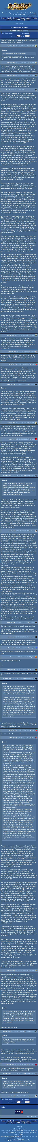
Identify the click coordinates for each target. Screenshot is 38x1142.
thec (33, 657)
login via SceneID (19, 1112)
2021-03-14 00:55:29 (21, 46)
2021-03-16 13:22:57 (20, 1064)
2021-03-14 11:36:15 (21, 335)
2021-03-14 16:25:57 (23, 364)
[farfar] (36, 364)
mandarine (27, 1131)
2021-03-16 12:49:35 (21, 970)
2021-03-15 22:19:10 (24, 737)
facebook (26, 1132)
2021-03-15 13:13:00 (17, 475)
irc (23, 1134)
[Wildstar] (36, 46)
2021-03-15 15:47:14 (22, 622)
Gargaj (33, 351)
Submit (28, 20)
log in (28, 1117)
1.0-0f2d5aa (11, 1131)
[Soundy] (36, 384)
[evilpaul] (36, 648)
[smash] (36, 637)
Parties (22, 18)
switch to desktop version (19, 1129)
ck (12, 13)
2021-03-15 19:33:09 (24, 657)
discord (17, 1134)
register (34, 1117)
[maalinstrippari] (36, 90)
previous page (7, 33)
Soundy (32, 384)
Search (13, 20)
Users (28, 18)
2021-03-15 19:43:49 (22, 669)
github (19, 1138)
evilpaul (32, 648)
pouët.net (4, 1131)
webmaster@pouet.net (29, 1136)
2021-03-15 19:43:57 (17, 679)
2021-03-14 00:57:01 (21, 62)
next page (25, 33)
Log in (3, 18)
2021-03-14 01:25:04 (17, 90)
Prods (9, 18)
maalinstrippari (30, 90)
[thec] (36, 657)
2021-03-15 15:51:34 (22, 637)
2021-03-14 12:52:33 (22, 351)
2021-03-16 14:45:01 (22, 1096)
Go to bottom (19, 23)
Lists (8, 20)
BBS (18, 20)
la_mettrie (32, 1064)
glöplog (25, 30)
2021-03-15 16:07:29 (22, 648)
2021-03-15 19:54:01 (23, 730)
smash (33, 637)
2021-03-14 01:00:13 (21, 75)
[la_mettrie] (36, 1064)
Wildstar (32, 46)
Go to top (19, 1126)
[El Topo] (36, 669)
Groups (15, 18)
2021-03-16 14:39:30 (17, 1073)
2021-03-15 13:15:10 (22, 531)
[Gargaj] (36, 351)
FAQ (23, 20)
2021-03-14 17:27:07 (22, 384)
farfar (33, 364)
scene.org (16, 14)
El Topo (32, 669)
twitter (18, 1132)
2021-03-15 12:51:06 (23, 439)
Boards (34, 18)
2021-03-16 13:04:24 (17, 1031)
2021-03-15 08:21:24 (21, 423)
